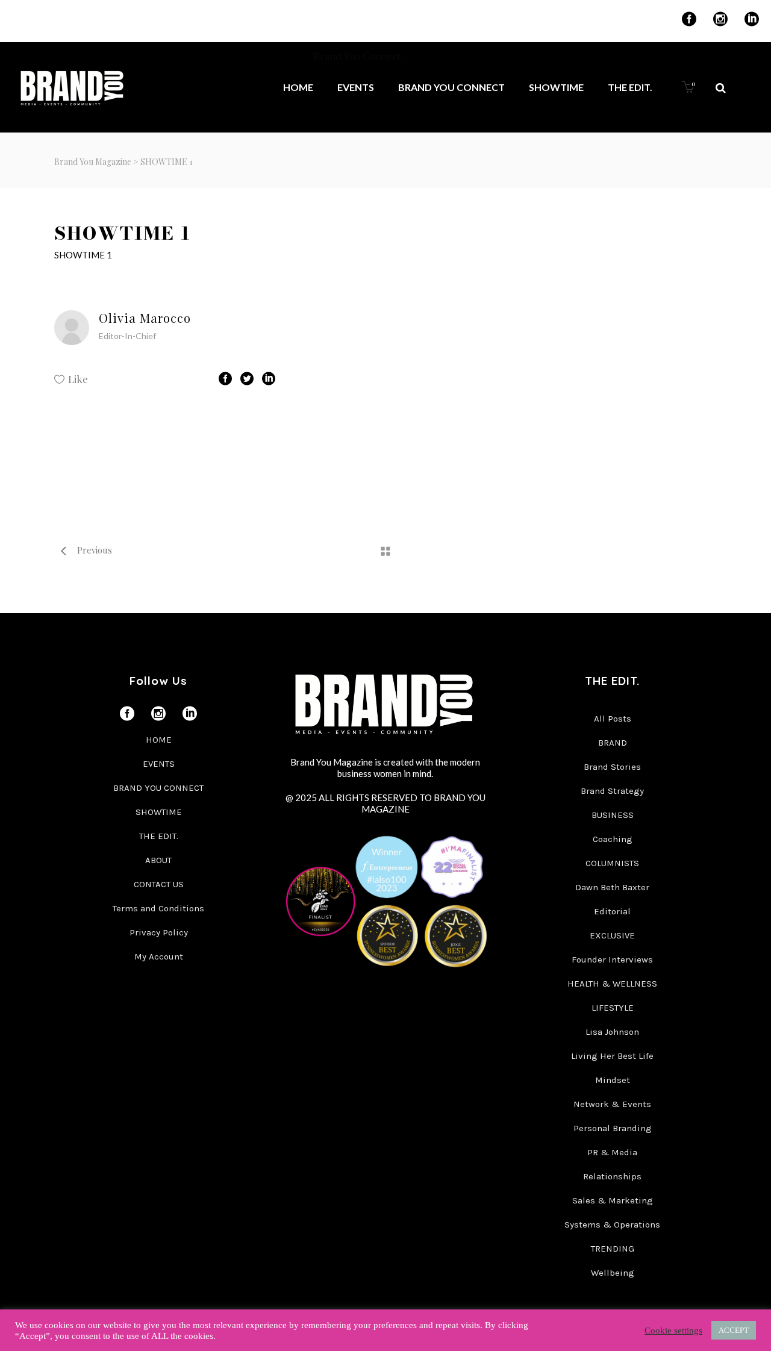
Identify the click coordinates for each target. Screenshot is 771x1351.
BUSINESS (613, 815)
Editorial (612, 911)
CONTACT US (159, 884)
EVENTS (159, 763)
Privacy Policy (159, 932)
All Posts (612, 718)
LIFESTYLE (613, 1007)
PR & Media (612, 1152)
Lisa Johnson (612, 1031)
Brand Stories (612, 766)
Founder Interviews (612, 959)
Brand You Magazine (92, 161)
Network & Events (612, 1104)
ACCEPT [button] (734, 1330)
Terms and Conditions (158, 908)
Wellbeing (612, 1272)
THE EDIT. (158, 836)
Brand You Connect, (359, 56)
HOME (159, 739)
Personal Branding (612, 1128)
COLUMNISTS (612, 863)
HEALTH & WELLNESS (612, 983)
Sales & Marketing (612, 1200)
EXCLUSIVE (612, 935)
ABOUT (158, 860)
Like (78, 378)
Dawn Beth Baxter (612, 887)
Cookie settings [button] (673, 1330)
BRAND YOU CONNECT (158, 787)
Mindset (612, 1080)
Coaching (612, 839)
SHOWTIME (159, 812)
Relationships (612, 1176)
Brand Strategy (612, 790)
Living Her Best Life (612, 1055)
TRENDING (612, 1248)
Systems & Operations (612, 1224)
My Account (158, 956)
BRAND (612, 742)
